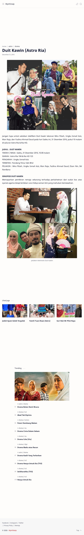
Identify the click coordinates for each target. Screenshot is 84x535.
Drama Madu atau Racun (27, 447)
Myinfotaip (9, 4)
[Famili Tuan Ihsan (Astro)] (41, 310)
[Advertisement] (42, 25)
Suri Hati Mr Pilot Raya (66, 321)
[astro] (21, 404)
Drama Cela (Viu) (24, 439)
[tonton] (26, 420)
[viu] (25, 428)
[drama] (26, 404)
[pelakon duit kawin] (42, 223)
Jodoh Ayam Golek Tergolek (13, 321)
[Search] (80, 4)
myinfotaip (31, 530)
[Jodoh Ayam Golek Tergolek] (14, 310)
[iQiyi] (25, 444)
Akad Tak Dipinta (24, 415)
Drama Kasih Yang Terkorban (29, 455)
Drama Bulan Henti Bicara (28, 407)
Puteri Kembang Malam (27, 423)
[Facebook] (5, 523)
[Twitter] (21, 523)
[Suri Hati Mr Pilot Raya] (69, 310)
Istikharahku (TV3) (25, 471)
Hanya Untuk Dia (24, 480)
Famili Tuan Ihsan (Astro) (39, 321)
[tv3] (25, 412)
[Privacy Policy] (8, 525)
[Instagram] (13, 523)
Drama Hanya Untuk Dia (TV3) (29, 463)
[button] (77, 4)
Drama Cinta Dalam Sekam (28, 431)
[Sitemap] (17, 525)
